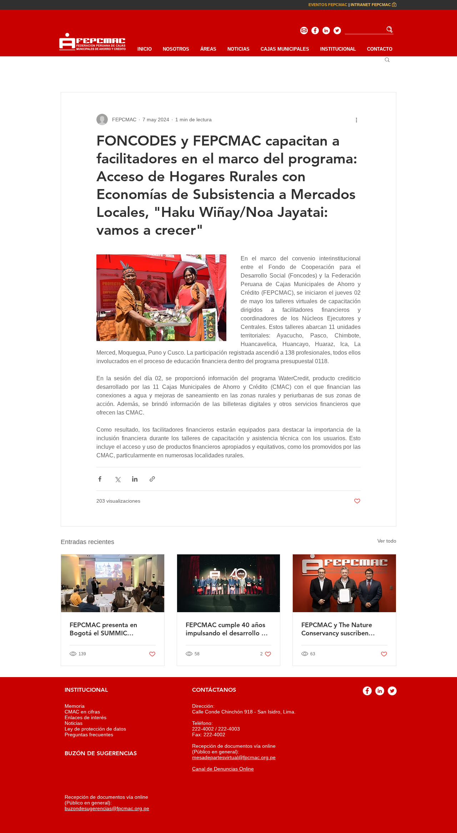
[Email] (304, 30)
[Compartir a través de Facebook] (99, 479)
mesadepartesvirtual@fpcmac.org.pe (234, 757)
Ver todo (386, 541)
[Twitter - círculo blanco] (337, 30)
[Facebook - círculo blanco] (315, 30)
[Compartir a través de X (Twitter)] (117, 479)
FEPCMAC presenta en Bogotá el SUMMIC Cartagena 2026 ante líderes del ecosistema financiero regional (112, 629)
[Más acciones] (356, 119)
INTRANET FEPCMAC (371, 4)
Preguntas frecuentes (89, 734)
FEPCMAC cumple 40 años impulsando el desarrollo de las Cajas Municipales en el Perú (227, 629)
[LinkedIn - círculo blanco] (326, 30)
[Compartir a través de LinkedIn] (134, 479)
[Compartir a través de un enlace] (152, 479)
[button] (338, 49)
